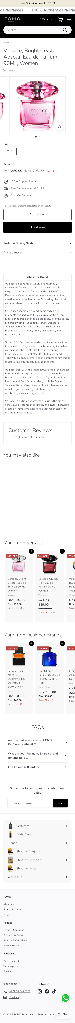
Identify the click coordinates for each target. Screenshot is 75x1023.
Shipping (22, 205)
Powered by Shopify (50, 1014)
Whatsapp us (11, 966)
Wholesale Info (12, 961)
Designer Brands (44, 635)
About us (8, 904)
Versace (8, 70)
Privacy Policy (11, 945)
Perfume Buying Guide (18, 243)
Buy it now (37, 227)
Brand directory (12, 909)
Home (6, 42)
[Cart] (60, 20)
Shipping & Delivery (14, 935)
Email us (8, 971)
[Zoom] (59, 127)
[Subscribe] (60, 803)
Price (6, 164)
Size (6, 144)
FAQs (6, 914)
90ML (9, 151)
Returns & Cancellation (16, 940)
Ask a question (13, 252)
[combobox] (37, 30)
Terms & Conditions (14, 930)
